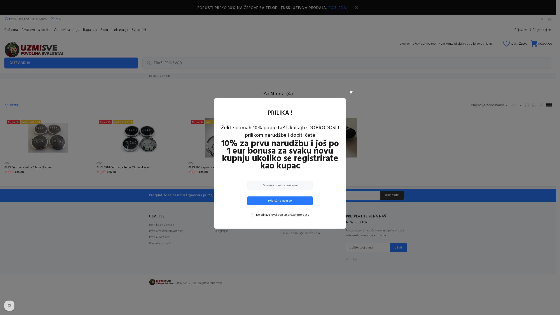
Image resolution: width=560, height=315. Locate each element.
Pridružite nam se (280, 200)
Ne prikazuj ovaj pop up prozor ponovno (283, 215)
